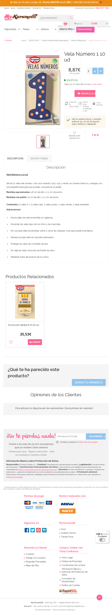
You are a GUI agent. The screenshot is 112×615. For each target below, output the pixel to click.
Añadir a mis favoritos (74, 137)
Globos (45, 29)
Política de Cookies (71, 585)
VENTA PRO (65, 29)
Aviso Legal (67, 557)
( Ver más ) (97, 84)
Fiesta (26, 29)
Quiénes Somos (24, 8)
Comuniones (84, 29)
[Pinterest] (38, 530)
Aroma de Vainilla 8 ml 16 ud (23, 325)
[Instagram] (44, 530)
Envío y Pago (39, 158)
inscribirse (95, 436)
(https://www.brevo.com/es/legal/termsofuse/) (37, 470)
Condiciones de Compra (73, 565)
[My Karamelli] (20, 17)
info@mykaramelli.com (69, 602)
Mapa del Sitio (32, 565)
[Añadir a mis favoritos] (11, 342)
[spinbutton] (89, 71)
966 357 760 (102, 8)
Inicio (6, 8)
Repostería (10, 29)
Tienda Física (48, 8)
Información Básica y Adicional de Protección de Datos (75, 572)
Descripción (15, 158)
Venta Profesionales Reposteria (55, 40)
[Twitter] (32, 530)
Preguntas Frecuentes (36, 561)
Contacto (37, 8)
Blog (13, 8)
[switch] (102, 540)
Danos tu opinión (87, 382)
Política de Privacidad (87, 442)
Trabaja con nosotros (36, 558)
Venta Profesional (78, 40)
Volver (9, 40)
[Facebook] (26, 530)
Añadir (36, 342)
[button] (95, 71)
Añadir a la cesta (88, 93)
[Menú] (107, 532)
